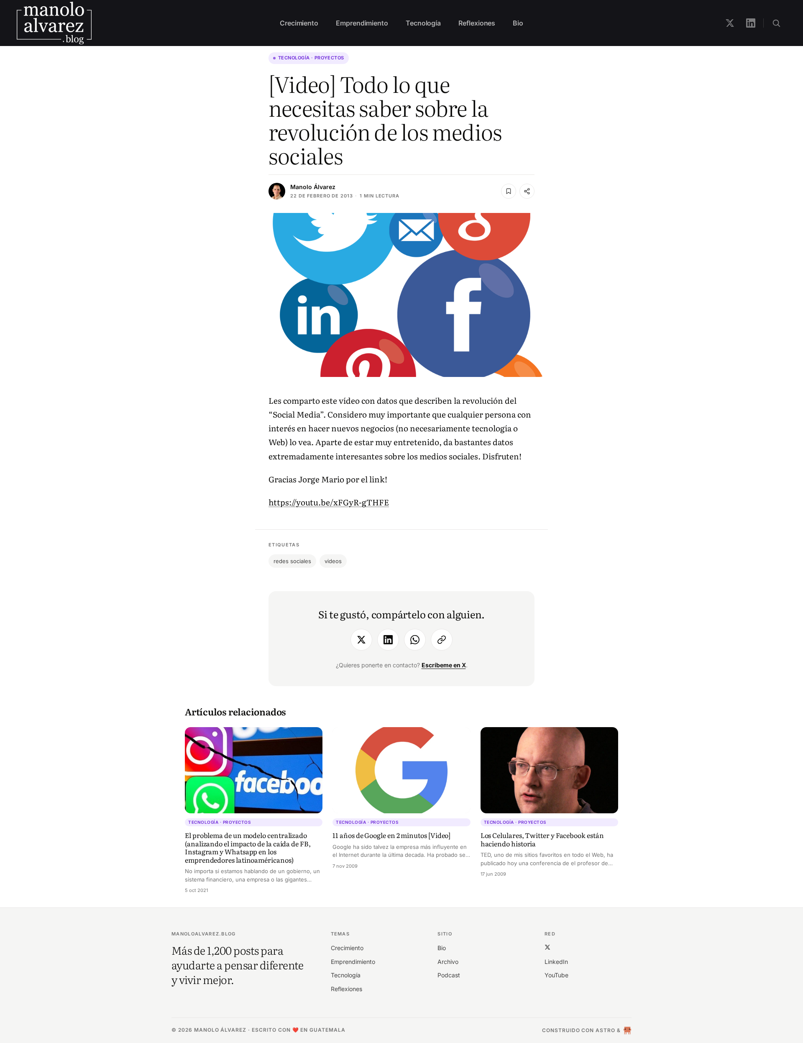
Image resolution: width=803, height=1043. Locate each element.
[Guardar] (508, 191)
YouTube (556, 975)
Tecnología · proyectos (311, 58)
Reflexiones (476, 23)
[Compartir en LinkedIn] (388, 640)
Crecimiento (299, 23)
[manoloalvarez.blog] (54, 23)
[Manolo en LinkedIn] (751, 23)
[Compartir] (526, 191)
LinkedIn (556, 961)
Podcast (448, 975)
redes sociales (292, 561)
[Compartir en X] (361, 640)
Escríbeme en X (444, 665)
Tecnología (423, 23)
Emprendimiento (362, 23)
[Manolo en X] (730, 23)
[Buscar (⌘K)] (776, 23)
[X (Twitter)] (547, 947)
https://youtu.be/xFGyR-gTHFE (329, 502)
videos (333, 561)
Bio (518, 23)
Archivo (447, 961)
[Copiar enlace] (442, 640)
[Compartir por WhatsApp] (415, 640)
